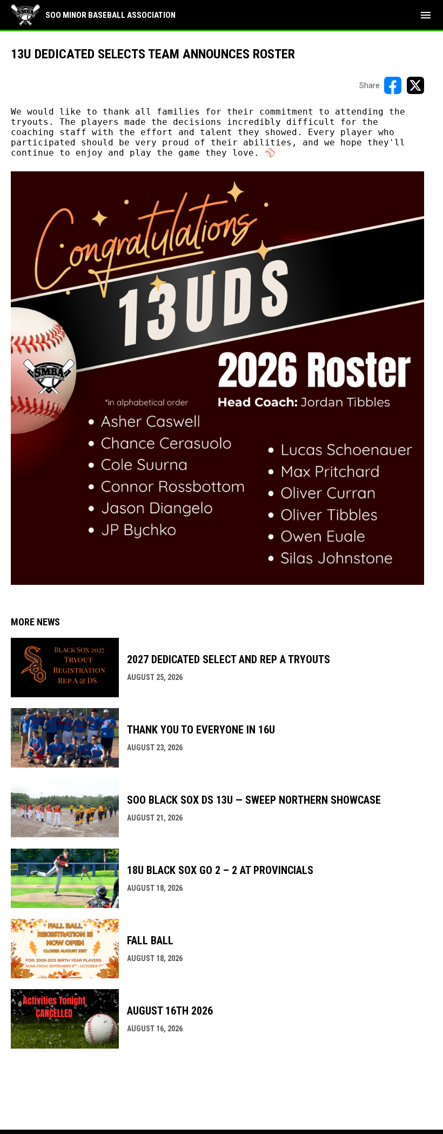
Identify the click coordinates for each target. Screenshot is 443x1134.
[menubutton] (425, 15)
